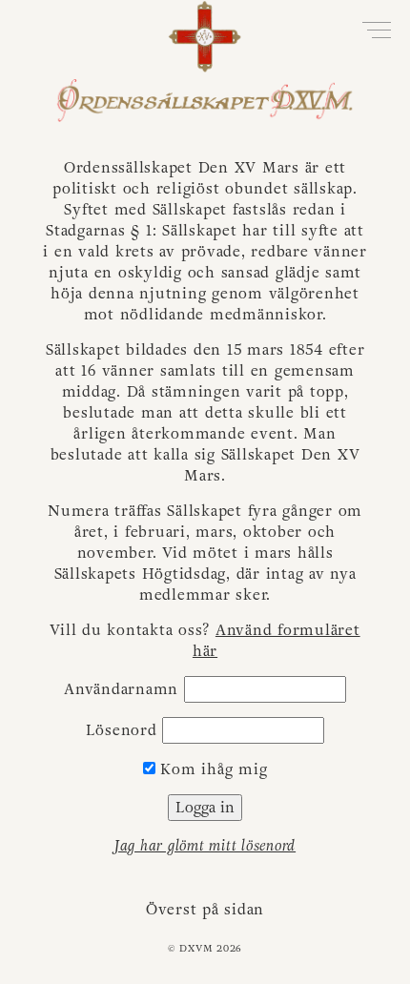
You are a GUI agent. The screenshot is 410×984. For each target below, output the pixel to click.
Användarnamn (121, 689)
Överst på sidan (205, 909)
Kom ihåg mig (211, 769)
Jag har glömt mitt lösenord (205, 845)
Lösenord (121, 730)
